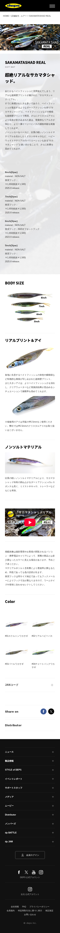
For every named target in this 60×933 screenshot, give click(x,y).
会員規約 (11, 910)
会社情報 (15, 907)
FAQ (24, 907)
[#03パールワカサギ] (16, 652)
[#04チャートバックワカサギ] (43, 652)
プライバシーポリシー (39, 907)
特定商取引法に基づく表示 (30, 910)
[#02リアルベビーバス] (43, 624)
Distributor (13, 725)
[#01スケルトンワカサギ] (16, 624)
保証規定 (49, 910)
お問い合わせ (30, 914)
